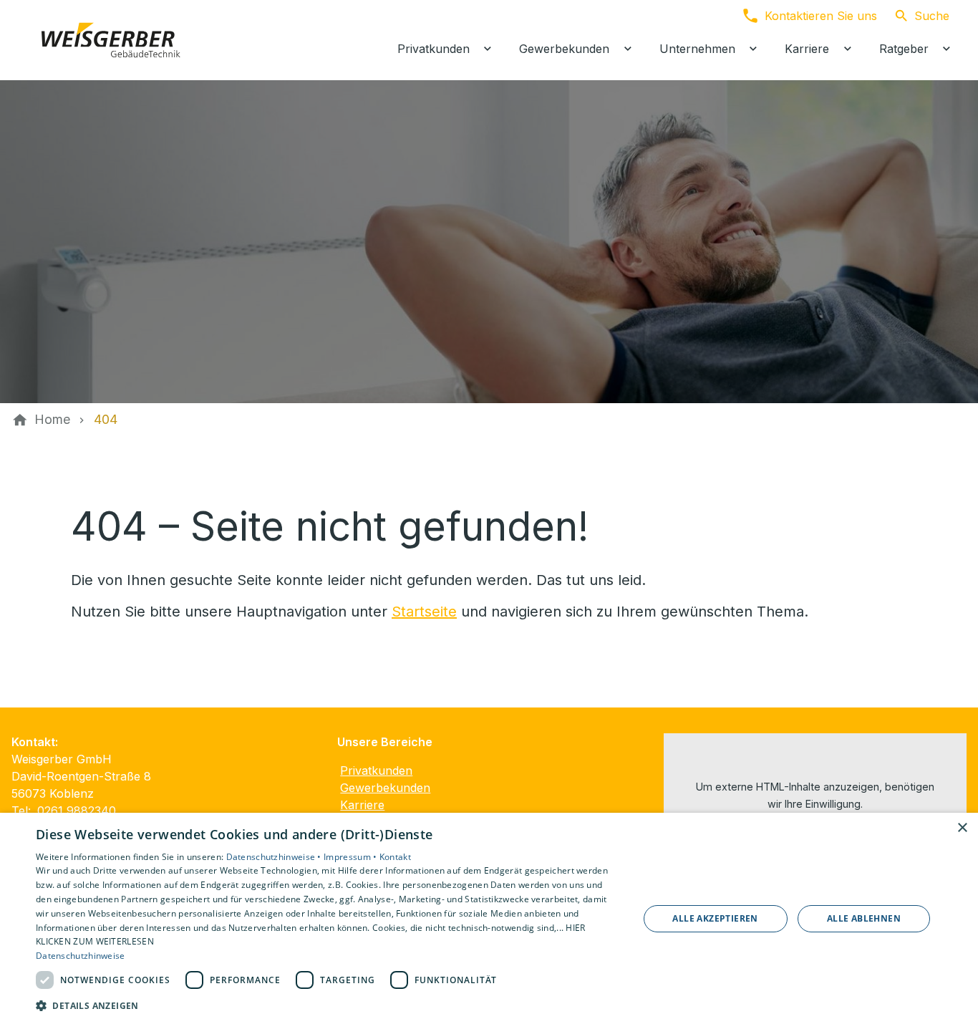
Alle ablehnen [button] (864, 918)
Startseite (424, 611)
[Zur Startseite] (109, 40)
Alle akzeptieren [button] (714, 918)
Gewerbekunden (385, 788)
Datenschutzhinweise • (275, 857)
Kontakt (395, 857)
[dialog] (489, 918)
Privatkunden (376, 770)
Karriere (362, 805)
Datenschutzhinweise (80, 956)
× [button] (962, 828)
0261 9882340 (76, 810)
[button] (328, 1005)
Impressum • (351, 857)
